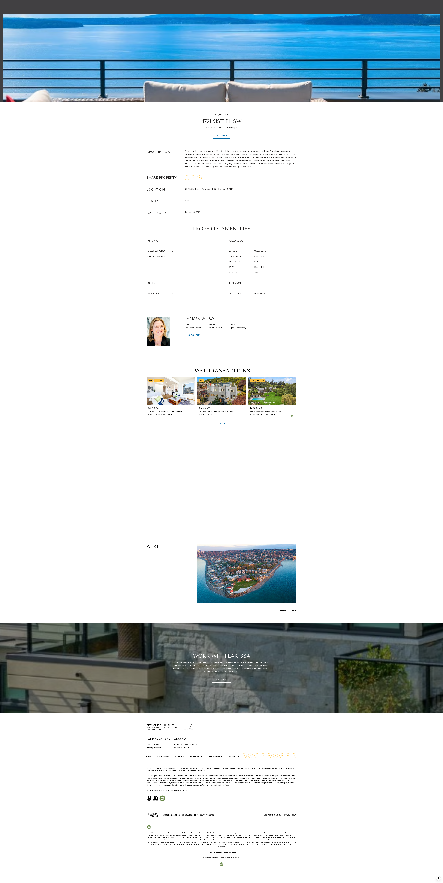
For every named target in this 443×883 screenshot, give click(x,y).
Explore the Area (287, 610)
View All (221, 424)
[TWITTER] (275, 755)
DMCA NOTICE (233, 756)
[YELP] (294, 755)
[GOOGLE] (288, 755)
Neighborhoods (197, 756)
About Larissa (162, 756)
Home (148, 756)
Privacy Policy (289, 815)
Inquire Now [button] (221, 136)
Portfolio (179, 756)
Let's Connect (215, 756)
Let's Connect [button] (221, 680)
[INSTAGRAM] (250, 755)
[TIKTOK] (263, 755)
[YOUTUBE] (269, 755)
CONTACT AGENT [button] (194, 335)
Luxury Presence (206, 815)
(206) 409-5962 (216, 327)
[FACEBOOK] (244, 755)
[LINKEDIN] (256, 755)
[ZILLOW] (281, 755)
